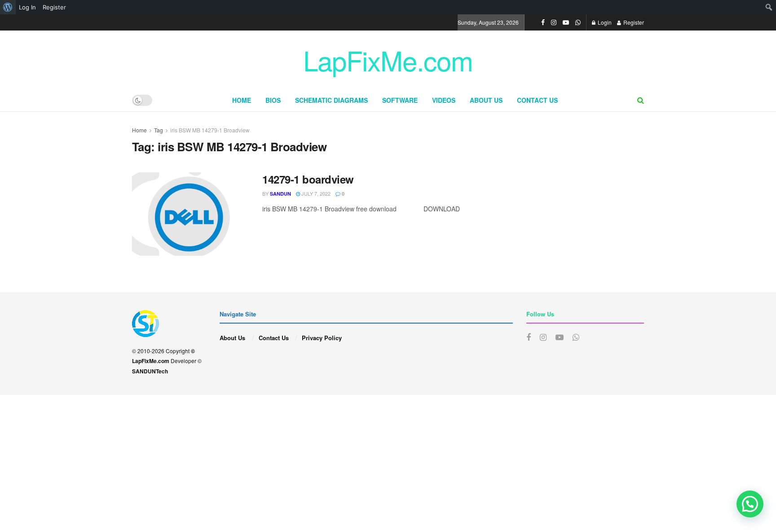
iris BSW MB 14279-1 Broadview (210, 130)
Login (604, 22)
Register (633, 22)
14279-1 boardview (308, 179)
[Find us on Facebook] (543, 22)
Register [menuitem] (54, 7)
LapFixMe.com (388, 59)
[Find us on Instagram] (553, 22)
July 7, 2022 (315, 193)
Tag (158, 130)
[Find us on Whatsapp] (578, 22)
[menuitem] (8, 7)
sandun (280, 193)
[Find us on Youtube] (566, 22)
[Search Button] (640, 100)
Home (241, 100)
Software (400, 100)
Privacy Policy (322, 337)
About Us (486, 100)
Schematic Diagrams (331, 100)
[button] (749, 504)
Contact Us (537, 100)
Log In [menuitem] (27, 7)
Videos (443, 100)
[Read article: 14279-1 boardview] (190, 214)
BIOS (273, 100)
